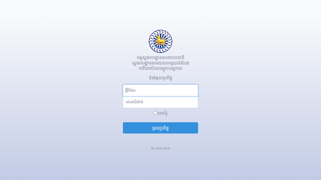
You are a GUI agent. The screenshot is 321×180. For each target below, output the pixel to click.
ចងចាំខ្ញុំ (162, 113)
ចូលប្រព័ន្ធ (160, 128)
